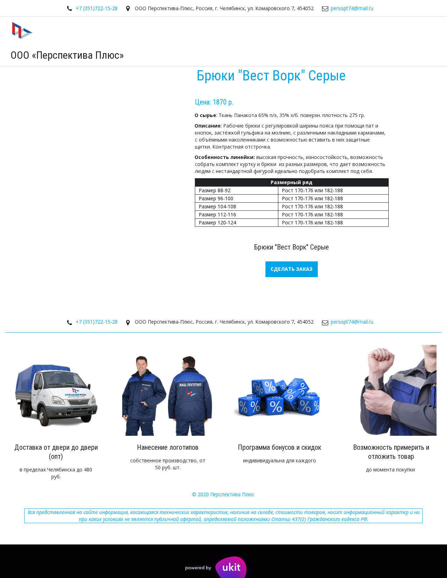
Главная (282, 41)
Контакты (390, 41)
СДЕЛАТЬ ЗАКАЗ (292, 269)
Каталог (317, 41)
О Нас (355, 41)
